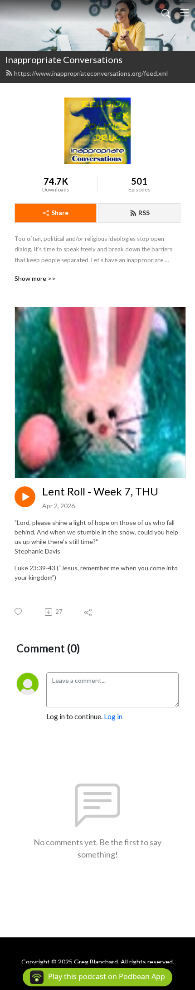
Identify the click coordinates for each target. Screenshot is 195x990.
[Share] (88, 612)
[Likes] (19, 612)
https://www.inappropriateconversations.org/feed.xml (91, 73)
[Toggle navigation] (184, 12)
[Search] (166, 13)
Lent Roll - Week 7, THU (100, 491)
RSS (144, 212)
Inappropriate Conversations (63, 59)
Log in (113, 716)
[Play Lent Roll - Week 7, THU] (25, 496)
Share (59, 212)
